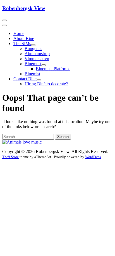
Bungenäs (33, 48)
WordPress (93, 157)
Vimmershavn (37, 58)
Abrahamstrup (37, 53)
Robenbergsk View (23, 8)
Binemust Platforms (53, 68)
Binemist (32, 73)
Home (18, 33)
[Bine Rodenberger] (22, 142)
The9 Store (10, 157)
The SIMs (22, 43)
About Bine (23, 38)
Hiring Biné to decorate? (46, 83)
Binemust (33, 63)
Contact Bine (25, 78)
